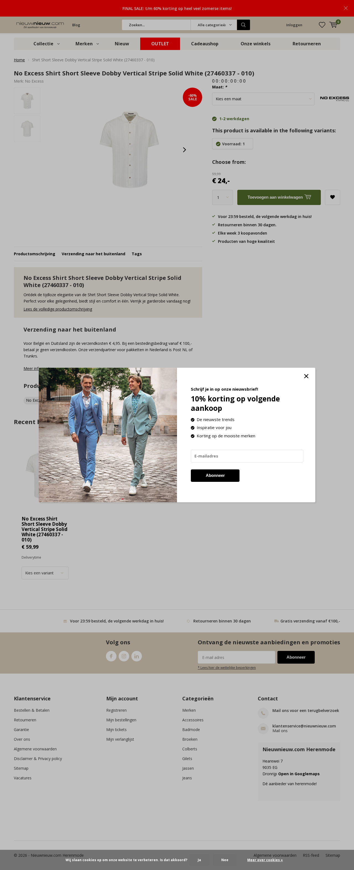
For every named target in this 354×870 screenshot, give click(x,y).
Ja (199, 860)
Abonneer (215, 475)
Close (306, 376)
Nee (224, 860)
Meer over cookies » (265, 860)
